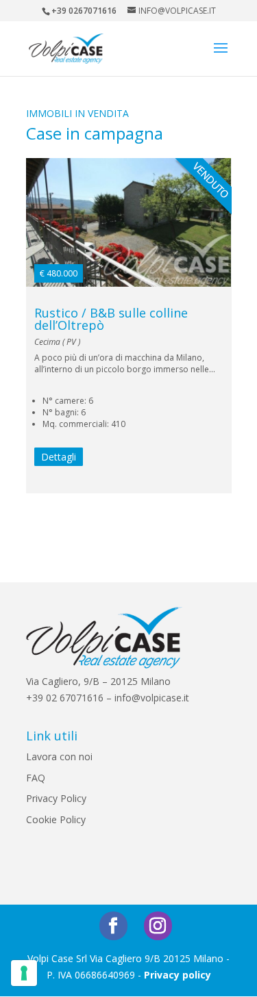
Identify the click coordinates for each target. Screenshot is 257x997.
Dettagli (58, 456)
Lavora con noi (59, 756)
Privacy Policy (56, 798)
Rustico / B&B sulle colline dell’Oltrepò (111, 319)
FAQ (35, 777)
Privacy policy (177, 974)
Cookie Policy (56, 819)
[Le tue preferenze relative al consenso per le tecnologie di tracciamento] (24, 973)
